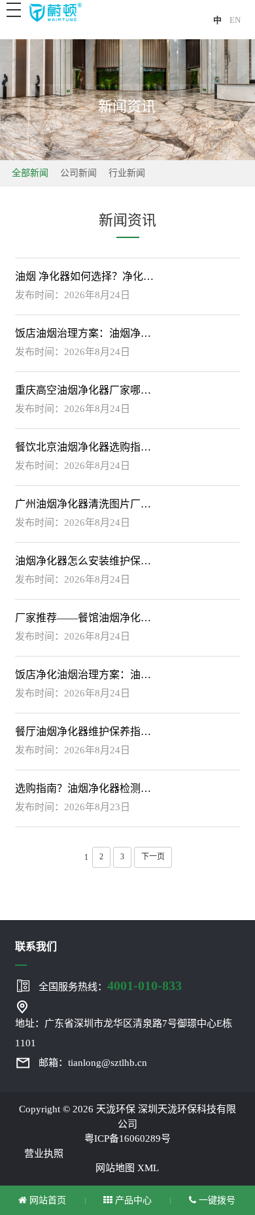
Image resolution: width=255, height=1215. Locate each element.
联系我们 (36, 946)
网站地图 (115, 1168)
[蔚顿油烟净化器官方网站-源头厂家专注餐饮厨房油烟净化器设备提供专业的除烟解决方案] (55, 12)
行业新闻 (127, 173)
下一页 (153, 856)
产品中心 (132, 1200)
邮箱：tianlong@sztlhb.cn (93, 1062)
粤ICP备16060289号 (127, 1138)
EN (235, 20)
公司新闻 (78, 173)
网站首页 (46, 1200)
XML (148, 1168)
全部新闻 (30, 173)
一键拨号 (215, 1200)
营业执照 (43, 1153)
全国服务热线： (110, 985)
